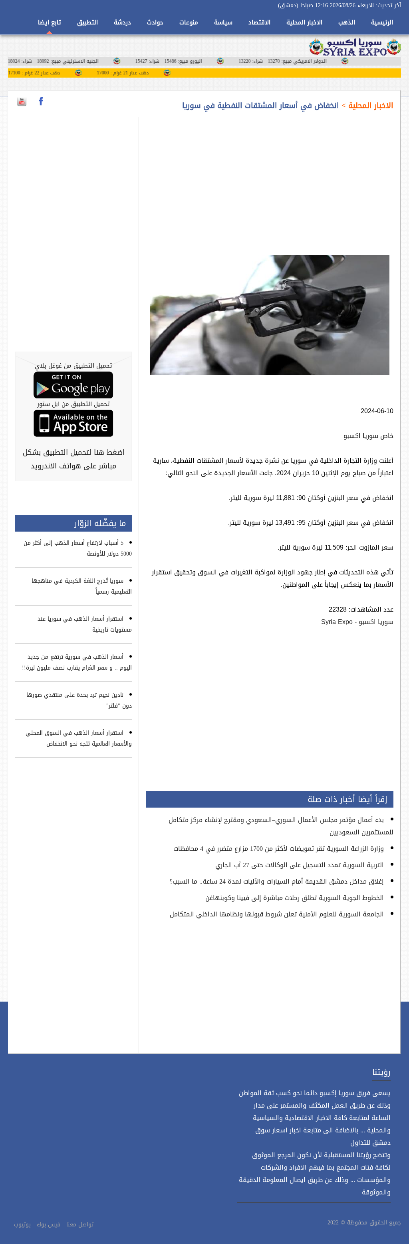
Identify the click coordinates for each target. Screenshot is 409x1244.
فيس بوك (48, 1224)
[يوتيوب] (21, 101)
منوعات (188, 22)
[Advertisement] (269, 181)
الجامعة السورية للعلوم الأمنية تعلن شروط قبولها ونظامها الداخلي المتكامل (277, 914)
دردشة (122, 22)
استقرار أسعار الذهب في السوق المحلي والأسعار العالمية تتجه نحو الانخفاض (79, 738)
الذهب (346, 22)
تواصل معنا (79, 1224)
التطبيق (87, 22)
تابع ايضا (49, 22)
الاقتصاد (259, 22)
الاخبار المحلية (304, 22)
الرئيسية (382, 22)
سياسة (223, 22)
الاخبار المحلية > (366, 105)
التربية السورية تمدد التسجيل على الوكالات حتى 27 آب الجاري (299, 865)
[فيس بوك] (41, 101)
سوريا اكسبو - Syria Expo (357, 622)
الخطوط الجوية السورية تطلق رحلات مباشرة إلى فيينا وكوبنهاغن (294, 898)
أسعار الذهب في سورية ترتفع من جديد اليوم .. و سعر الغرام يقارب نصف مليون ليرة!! (77, 662)
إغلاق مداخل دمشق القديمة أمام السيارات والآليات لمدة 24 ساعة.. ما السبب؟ (276, 881)
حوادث (155, 22)
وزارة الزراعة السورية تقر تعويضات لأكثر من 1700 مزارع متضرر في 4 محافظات (278, 848)
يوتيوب (22, 1224)
